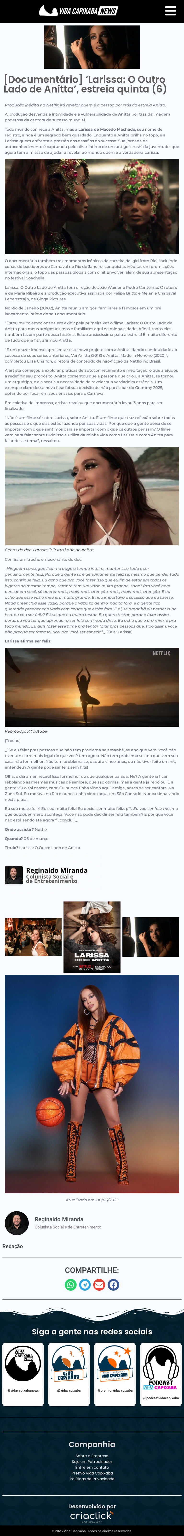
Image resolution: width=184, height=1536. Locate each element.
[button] (71, 1285)
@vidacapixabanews (23, 1390)
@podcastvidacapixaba (161, 1398)
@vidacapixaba (69, 1390)
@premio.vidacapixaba (115, 1390)
